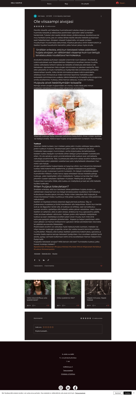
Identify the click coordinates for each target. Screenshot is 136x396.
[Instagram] (61, 388)
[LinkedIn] (68, 388)
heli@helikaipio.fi (68, 367)
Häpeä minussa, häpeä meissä (96, 299)
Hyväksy (127, 393)
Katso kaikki (107, 276)
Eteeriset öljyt (46, 254)
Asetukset (118, 393)
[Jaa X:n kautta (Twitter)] (39, 260)
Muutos (54, 254)
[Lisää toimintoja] (101, 16)
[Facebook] (75, 388)
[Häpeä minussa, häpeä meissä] (98, 287)
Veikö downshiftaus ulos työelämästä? (37, 299)
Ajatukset (37, 254)
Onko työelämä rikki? (66, 298)
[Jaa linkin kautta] (48, 260)
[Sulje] (134, 393)
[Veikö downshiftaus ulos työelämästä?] (38, 287)
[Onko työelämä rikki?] (68, 287)
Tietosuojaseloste (68, 370)
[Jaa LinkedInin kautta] (44, 260)
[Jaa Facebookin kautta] (35, 260)
